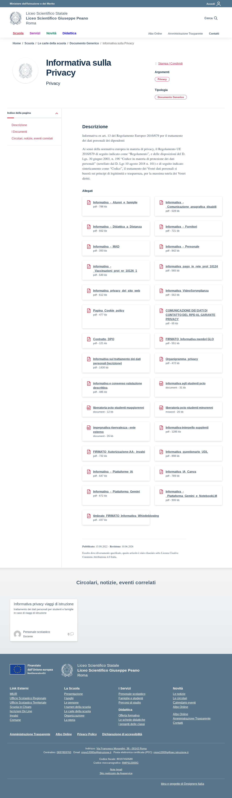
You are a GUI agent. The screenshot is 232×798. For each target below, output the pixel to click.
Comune (15, 720)
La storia (69, 720)
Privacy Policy (87, 734)
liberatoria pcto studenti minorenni (189, 407)
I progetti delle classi (132, 724)
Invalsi (14, 715)
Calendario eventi (184, 702)
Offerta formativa (129, 715)
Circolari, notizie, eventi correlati (32, 138)
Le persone (71, 702)
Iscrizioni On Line (21, 711)
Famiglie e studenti (131, 698)
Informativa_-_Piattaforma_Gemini (116, 491)
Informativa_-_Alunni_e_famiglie (115, 202)
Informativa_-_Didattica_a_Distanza (117, 226)
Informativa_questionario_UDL (187, 451)
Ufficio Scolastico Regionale (28, 698)
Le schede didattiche (132, 719)
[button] (34, 113)
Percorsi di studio (130, 702)
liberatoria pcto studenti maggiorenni (118, 407)
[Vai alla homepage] (15, 18)
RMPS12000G (130, 762)
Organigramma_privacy (182, 359)
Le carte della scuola (77, 711)
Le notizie (179, 693)
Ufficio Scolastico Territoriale (28, 702)
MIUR (13, 693)
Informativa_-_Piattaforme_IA (113, 471)
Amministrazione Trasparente (185, 33)
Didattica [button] (69, 33)
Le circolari (180, 698)
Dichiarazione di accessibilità (122, 734)
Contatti (214, 33)
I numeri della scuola (77, 706)
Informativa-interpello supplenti (187, 427)
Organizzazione (74, 715)
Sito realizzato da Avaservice (116, 773)
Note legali (116, 769)
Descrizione (19, 125)
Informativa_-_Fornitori (181, 226)
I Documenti (19, 131)
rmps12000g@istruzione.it (96, 752)
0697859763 (64, 752)
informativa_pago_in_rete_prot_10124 (192, 266)
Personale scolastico (132, 693)
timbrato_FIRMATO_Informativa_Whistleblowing (126, 515)
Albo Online (155, 33)
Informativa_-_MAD (106, 246)
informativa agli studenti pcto (186, 383)
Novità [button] (51, 33)
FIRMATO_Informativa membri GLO (190, 339)
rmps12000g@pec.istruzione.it (171, 752)
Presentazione (73, 693)
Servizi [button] (35, 33)
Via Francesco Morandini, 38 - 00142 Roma (121, 748)
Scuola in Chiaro (20, 706)
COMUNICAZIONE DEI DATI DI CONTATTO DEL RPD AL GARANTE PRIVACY (190, 315)
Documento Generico (171, 97)
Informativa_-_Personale (182, 246)
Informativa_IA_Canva (181, 471)
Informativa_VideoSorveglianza (187, 290)
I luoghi (69, 698)
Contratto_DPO (103, 339)
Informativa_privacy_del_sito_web (116, 290)
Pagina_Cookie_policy (108, 310)
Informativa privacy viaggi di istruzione (44, 604)
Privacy (162, 79)
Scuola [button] (18, 33)
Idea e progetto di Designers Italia (182, 783)
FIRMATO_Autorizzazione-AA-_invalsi (119, 451)
